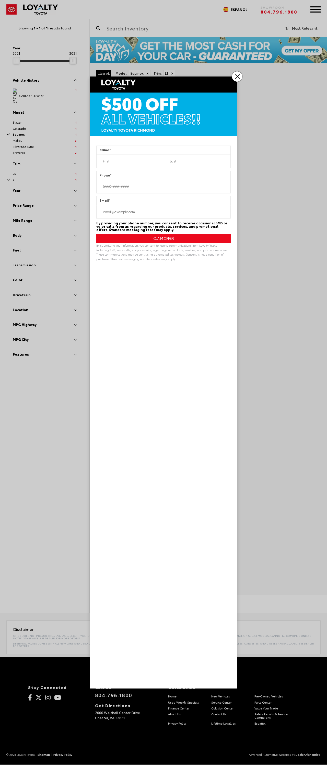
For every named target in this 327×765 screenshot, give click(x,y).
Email (104, 201)
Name (105, 150)
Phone (105, 175)
